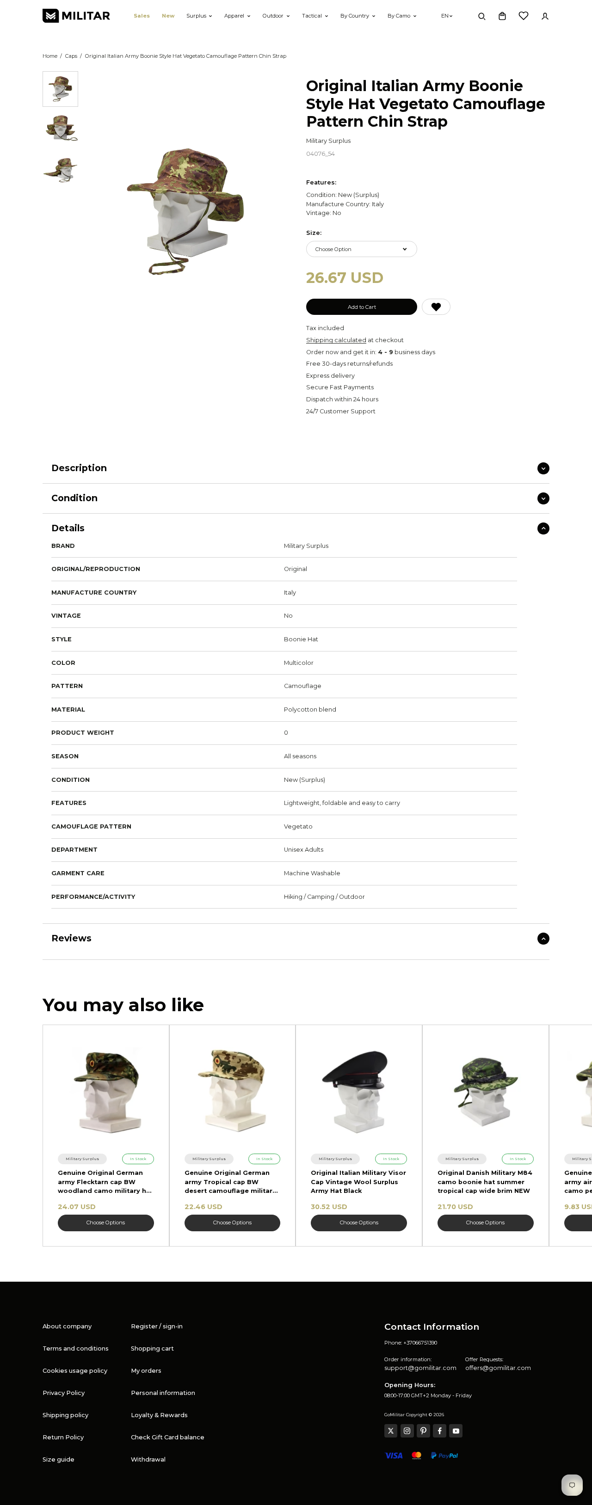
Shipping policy (65, 1415)
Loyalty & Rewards (159, 1415)
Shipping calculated (336, 340)
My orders (146, 1370)
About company (67, 1326)
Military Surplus (328, 140)
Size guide (58, 1459)
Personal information (163, 1392)
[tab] (60, 89)
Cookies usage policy (75, 1370)
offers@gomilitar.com (498, 1367)
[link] (82, 1159)
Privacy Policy (64, 1392)
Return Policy (63, 1437)
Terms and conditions (76, 1348)
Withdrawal (148, 1459)
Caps (71, 56)
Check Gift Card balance (167, 1437)
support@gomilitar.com (420, 1367)
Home (50, 56)
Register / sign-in (157, 1326)
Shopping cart (152, 1348)
